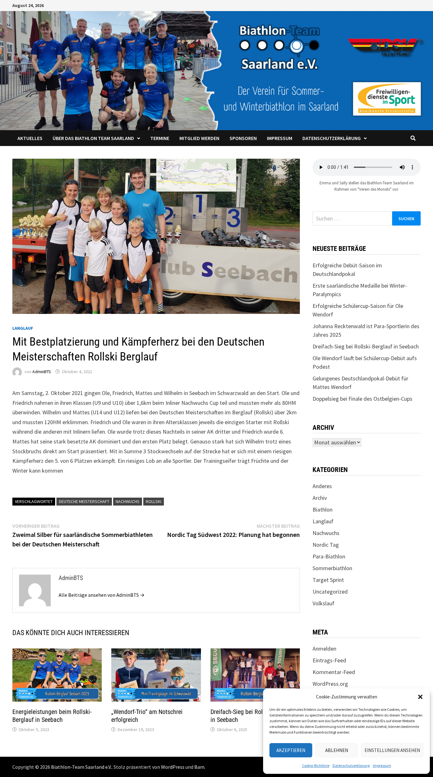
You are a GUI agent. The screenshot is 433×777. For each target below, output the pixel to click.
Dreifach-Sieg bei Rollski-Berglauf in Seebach (366, 346)
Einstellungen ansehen (392, 750)
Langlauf (22, 328)
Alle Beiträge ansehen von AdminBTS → (102, 595)
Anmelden (324, 648)
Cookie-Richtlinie (315, 765)
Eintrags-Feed (329, 660)
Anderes (322, 486)
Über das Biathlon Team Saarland (93, 138)
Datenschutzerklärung (351, 765)
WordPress (172, 767)
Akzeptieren (290, 750)
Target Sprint (328, 579)
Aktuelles (29, 138)
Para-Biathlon (329, 556)
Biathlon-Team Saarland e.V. (81, 767)
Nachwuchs (127, 501)
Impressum (382, 765)
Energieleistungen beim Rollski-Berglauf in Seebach (52, 715)
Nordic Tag (326, 544)
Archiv (320, 497)
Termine (159, 138)
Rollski (153, 501)
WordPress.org (330, 683)
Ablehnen (336, 750)
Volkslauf (323, 603)
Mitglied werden (199, 138)
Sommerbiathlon (332, 568)
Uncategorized (330, 591)
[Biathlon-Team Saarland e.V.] (216, 69)
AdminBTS (41, 371)
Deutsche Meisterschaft (84, 501)
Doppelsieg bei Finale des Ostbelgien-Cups (362, 398)
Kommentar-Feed (334, 672)
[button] (420, 697)
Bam (199, 767)
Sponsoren (243, 138)
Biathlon (323, 509)
